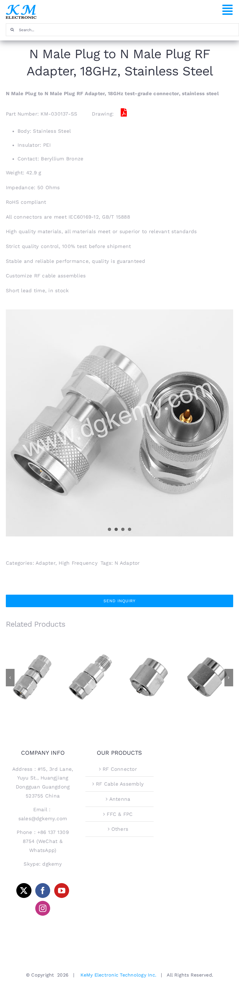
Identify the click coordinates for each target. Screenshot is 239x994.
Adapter (45, 563)
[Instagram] (42, 908)
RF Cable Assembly (120, 784)
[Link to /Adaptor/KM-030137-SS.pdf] (124, 112)
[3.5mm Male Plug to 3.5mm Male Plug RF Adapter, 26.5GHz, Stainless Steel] (32, 677)
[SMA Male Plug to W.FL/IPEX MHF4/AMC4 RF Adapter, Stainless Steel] (148, 677)
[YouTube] (61, 890)
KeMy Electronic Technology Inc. (118, 975)
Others (120, 829)
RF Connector (120, 769)
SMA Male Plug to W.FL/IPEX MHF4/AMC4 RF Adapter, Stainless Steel (148, 663)
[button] (10, 677)
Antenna (120, 799)
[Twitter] (23, 890)
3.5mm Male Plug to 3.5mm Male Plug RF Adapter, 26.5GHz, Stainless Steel (32, 665)
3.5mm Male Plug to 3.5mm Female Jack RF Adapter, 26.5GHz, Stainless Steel (90, 663)
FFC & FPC (120, 814)
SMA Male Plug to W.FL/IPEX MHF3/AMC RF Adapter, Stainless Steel (207, 663)
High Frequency (78, 563)
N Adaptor (127, 563)
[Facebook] (42, 890)
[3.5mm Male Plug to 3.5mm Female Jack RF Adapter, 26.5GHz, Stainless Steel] (90, 677)
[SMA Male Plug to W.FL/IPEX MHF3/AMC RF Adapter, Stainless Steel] (207, 677)
